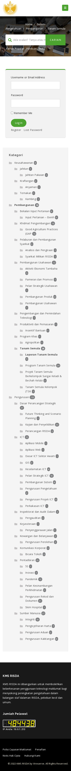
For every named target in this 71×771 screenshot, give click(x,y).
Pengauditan (33, 518)
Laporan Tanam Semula (41, 354)
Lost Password (33, 130)
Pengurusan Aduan (36, 632)
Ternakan (25, 193)
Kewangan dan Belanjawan (36, 536)
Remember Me (22, 113)
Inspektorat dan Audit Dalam (37, 511)
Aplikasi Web (33, 449)
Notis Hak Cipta (11, 755)
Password (17, 95)
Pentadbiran (27, 560)
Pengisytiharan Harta (38, 626)
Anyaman (31, 187)
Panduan (31, 48)
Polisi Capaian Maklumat (17, 749)
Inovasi (29, 572)
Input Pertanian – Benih (39, 217)
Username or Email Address (28, 77)
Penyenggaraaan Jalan (39, 530)
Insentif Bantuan (35, 330)
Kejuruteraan (28, 524)
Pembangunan (34, 28)
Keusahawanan (23, 162)
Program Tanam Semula (40, 365)
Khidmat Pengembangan (35, 223)
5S (26, 566)
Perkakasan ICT (34, 506)
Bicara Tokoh (33, 554)
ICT (22, 437)
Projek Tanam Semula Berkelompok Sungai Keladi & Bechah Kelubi (43, 376)
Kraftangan (26, 181)
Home (28, 24)
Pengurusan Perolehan (39, 542)
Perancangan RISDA (37, 431)
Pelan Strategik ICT (37, 475)
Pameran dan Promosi (39, 279)
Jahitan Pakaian (34, 175)
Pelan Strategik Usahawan (41, 286)
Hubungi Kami (32, 755)
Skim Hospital (33, 607)
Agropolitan (32, 342)
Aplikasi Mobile (34, 443)
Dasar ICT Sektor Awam (40, 456)
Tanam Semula (56, 28)
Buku (42, 48)
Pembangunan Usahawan (35, 262)
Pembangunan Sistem (38, 482)
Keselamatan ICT (35, 469)
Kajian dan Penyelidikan (39, 424)
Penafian (40, 749)
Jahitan (24, 168)
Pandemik (31, 579)
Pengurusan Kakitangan (39, 638)
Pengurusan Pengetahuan (41, 488)
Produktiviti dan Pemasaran (37, 324)
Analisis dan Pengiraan (39, 250)
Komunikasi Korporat (33, 548)
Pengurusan (21, 397)
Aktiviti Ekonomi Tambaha (41, 268)
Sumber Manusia (30, 613)
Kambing (30, 199)
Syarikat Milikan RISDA (39, 256)
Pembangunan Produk (38, 296)
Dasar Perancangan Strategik (38, 403)
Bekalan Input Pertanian (34, 211)
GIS (27, 462)
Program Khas (29, 336)
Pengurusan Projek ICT (39, 499)
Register (16, 130)
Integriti (30, 619)
